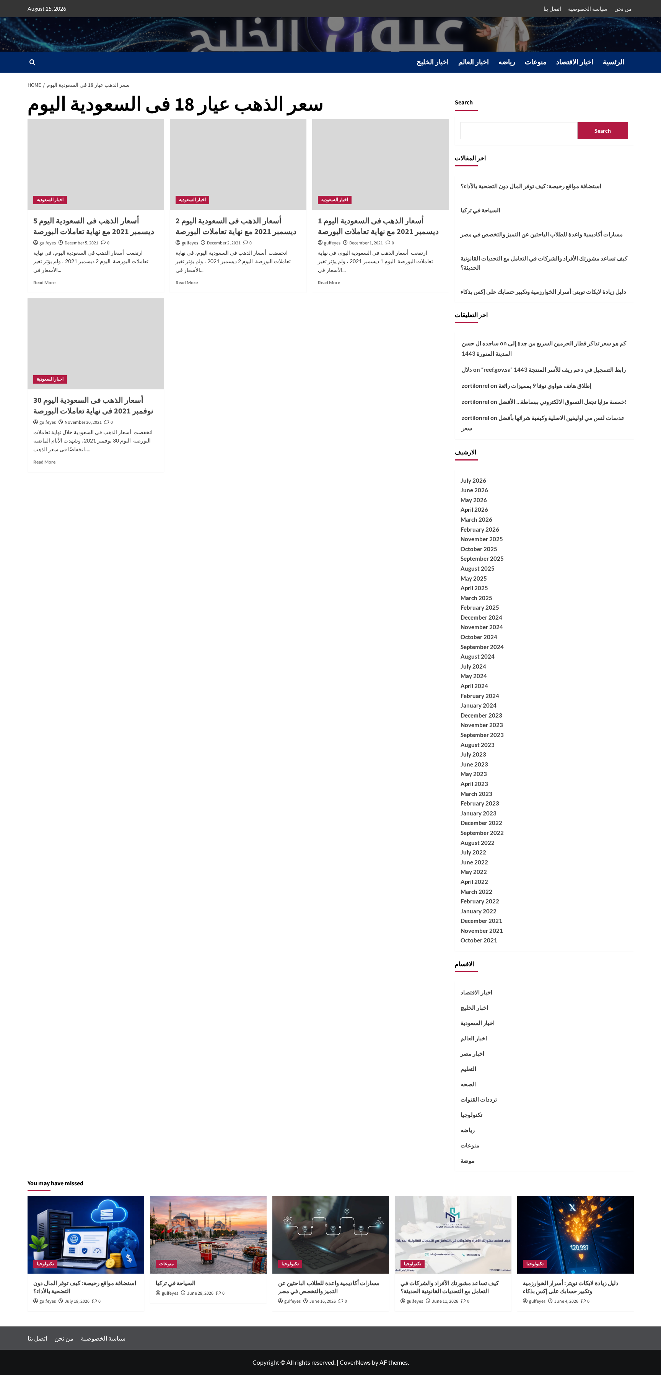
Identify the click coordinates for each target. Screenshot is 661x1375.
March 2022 (476, 891)
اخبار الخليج (433, 62)
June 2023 (474, 764)
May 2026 (474, 499)
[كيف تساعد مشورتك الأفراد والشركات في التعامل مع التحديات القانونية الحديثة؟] (453, 1235)
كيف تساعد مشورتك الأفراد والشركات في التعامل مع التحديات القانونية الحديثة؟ (544, 263)
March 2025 (476, 597)
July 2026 (473, 480)
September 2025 (482, 558)
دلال (467, 369)
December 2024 (481, 617)
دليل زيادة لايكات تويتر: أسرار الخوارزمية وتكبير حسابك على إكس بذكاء (543, 291)
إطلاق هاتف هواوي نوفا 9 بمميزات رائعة (544, 385)
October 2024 (479, 636)
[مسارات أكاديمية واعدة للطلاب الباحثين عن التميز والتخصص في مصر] (330, 1235)
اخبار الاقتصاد (574, 62)
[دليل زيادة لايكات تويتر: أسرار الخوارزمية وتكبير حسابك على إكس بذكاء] (575, 1235)
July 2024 (473, 666)
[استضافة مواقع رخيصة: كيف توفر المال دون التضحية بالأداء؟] (86, 1235)
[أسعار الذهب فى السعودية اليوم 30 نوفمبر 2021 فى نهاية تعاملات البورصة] (96, 343)
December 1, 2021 (366, 243)
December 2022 (481, 822)
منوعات (536, 62)
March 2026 (476, 519)
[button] (32, 62)
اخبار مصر (472, 1053)
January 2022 (479, 911)
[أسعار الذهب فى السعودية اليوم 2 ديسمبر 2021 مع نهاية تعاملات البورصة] (238, 164)
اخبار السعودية (50, 200)
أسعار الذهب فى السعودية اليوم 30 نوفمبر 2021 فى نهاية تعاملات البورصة (93, 406)
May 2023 (474, 773)
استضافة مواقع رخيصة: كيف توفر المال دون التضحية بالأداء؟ (531, 185)
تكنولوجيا (471, 1114)
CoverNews (355, 1362)
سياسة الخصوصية (587, 8)
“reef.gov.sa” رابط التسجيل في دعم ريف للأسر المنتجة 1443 (553, 369)
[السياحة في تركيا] (208, 1235)
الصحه (468, 1083)
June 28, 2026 (200, 1293)
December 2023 (481, 715)
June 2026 (474, 490)
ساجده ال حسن (480, 343)
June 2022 (474, 862)
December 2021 (481, 920)
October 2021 (479, 940)
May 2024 (474, 675)
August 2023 (478, 744)
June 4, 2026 (566, 1301)
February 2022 (480, 901)
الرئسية (613, 62)
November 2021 (482, 930)
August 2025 (478, 568)
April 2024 (474, 685)
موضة (468, 1160)
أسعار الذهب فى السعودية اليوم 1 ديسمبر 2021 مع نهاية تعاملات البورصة (378, 226)
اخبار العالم (473, 62)
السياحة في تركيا (480, 210)
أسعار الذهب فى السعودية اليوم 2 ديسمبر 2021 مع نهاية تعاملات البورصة (236, 226)
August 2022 (478, 842)
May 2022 (474, 871)
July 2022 (473, 852)
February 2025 (480, 607)
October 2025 (479, 548)
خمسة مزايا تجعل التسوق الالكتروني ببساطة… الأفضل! (562, 401)
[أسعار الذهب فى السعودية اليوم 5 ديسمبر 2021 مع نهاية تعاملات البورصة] (96, 164)
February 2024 (480, 695)
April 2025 (474, 587)
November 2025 (482, 538)
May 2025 (474, 578)
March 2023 (476, 793)
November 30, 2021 (83, 422)
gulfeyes (47, 243)
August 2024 (478, 656)
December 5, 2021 (81, 243)
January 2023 (479, 813)
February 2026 (480, 529)
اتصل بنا (552, 8)
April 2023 (474, 783)
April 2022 (474, 881)
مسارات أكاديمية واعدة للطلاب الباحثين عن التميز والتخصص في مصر (542, 234)
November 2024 (482, 626)
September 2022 (482, 832)
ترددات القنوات (479, 1099)
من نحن (623, 8)
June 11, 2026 (445, 1301)
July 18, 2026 (77, 1301)
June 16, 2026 (322, 1301)
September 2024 (482, 646)
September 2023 (482, 734)
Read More (44, 282)
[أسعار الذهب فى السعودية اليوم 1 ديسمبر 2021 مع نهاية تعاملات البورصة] (380, 164)
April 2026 (474, 509)
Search (464, 102)
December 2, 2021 (224, 243)
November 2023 (482, 724)
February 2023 (480, 803)
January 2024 (479, 705)
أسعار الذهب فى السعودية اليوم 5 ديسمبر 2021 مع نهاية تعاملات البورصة (93, 226)
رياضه (506, 62)
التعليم (468, 1068)
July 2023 (473, 754)
